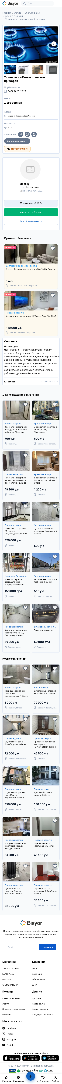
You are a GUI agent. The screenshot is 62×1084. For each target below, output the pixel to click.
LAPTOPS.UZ (8, 973)
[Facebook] (34, 134)
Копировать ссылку (17, 141)
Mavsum (6, 979)
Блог (34, 984)
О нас (35, 968)
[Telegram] (20, 134)
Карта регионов (40, 1009)
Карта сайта (38, 1003)
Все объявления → (31, 221)
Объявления (38, 979)
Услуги (5, 1003)
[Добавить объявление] (30, 1077)
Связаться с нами (11, 998)
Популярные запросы (43, 1014)
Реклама (6, 1014)
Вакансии (37, 973)
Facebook (11, 1028)
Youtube (11, 1045)
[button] (53, 43)
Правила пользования (13, 1009)
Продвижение (19, 148)
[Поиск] (24, 3)
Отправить (47, 947)
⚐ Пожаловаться (49, 381)
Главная (6, 12)
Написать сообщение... (31, 212)
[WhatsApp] (27, 134)
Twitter (10, 1033)
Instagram (11, 1039)
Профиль (36, 998)
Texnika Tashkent (11, 968)
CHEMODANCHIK (10, 984)
